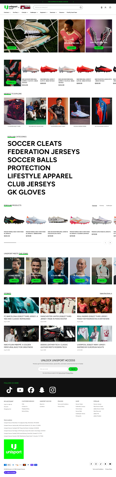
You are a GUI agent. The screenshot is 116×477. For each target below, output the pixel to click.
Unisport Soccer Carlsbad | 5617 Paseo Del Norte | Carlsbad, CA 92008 (21, 428)
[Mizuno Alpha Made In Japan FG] (102, 219)
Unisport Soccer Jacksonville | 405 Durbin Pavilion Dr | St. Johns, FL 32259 (22, 425)
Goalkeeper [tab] (109, 205)
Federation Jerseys (43, 152)
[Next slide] (110, 243)
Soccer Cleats (34, 143)
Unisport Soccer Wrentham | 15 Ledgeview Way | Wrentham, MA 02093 (21, 422)
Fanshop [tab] (102, 205)
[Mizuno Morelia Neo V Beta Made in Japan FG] (14, 219)
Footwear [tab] (94, 205)
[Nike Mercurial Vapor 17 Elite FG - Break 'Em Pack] (49, 68)
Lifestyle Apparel (39, 176)
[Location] (102, 7)
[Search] (81, 7)
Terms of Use (62, 373)
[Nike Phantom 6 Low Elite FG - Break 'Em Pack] (103, 68)
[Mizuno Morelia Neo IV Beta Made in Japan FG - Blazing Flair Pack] (80, 219)
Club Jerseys (31, 184)
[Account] (105, 7)
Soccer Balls (32, 160)
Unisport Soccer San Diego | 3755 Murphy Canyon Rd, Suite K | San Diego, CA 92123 (24, 430)
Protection (29, 168)
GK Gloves (26, 192)
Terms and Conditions (98, 469)
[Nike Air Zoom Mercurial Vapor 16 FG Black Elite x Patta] (58, 219)
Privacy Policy (108, 469)
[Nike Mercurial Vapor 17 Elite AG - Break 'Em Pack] (85, 68)
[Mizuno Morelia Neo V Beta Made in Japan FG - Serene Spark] (36, 219)
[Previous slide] (105, 243)
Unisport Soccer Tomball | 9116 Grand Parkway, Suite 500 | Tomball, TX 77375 (23, 433)
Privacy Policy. (69, 373)
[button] (43, 2)
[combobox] (58, 7)
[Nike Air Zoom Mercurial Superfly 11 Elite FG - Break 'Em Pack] (30, 68)
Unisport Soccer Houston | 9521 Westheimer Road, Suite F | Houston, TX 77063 (23, 436)
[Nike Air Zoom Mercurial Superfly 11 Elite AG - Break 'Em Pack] (67, 68)
